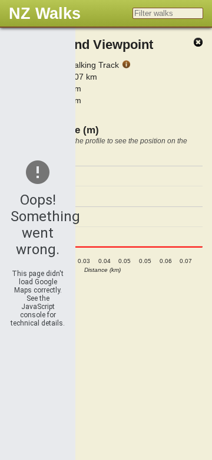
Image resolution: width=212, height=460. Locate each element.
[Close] (198, 42)
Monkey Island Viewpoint (77, 44)
